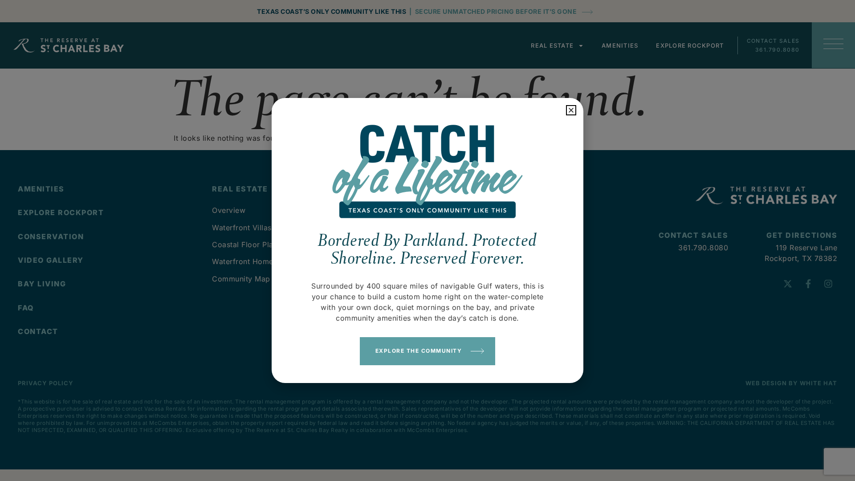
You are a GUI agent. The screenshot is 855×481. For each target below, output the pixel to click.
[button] (571, 110)
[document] (427, 240)
